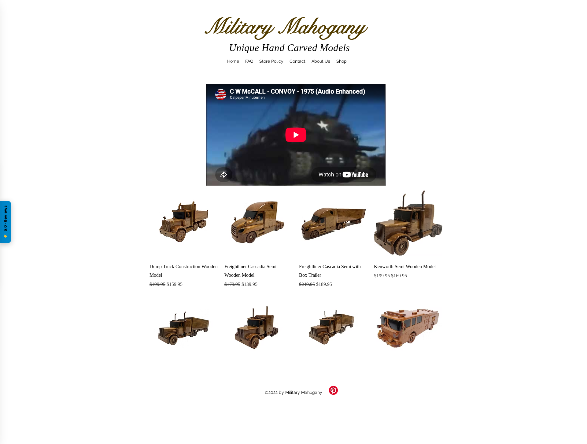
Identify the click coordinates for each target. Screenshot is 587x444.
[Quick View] (184, 223)
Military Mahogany (284, 26)
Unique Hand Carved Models (289, 47)
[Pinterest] (333, 390)
